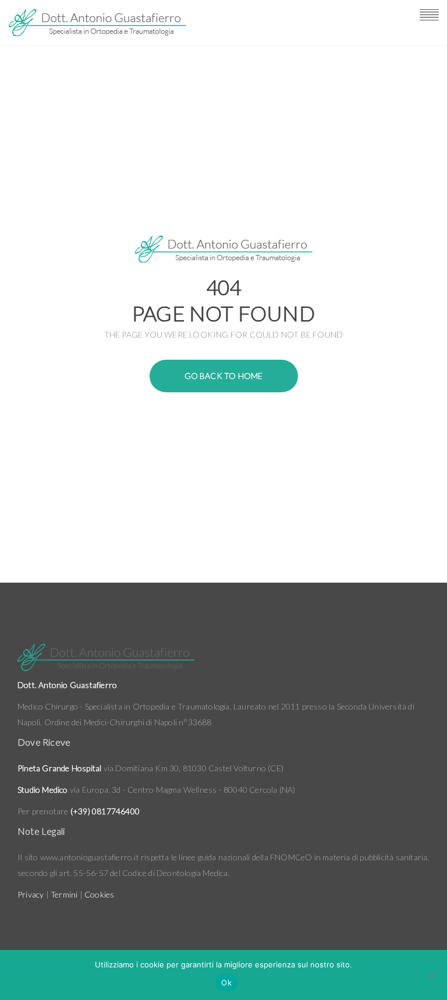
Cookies (99, 894)
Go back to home (224, 376)
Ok (226, 982)
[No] (432, 975)
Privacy (30, 894)
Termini (64, 894)
